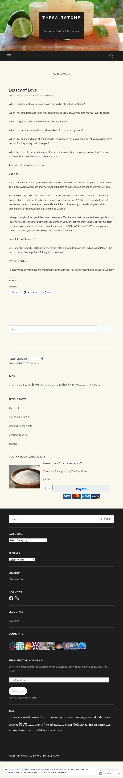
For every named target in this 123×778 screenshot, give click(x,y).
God (25, 385)
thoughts (23, 730)
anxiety (13, 385)
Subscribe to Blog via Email (26, 660)
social (107, 725)
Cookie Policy (62, 772)
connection (52, 717)
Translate (33, 363)
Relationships (69, 385)
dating (59, 717)
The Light (14, 407)
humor (12, 724)
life (30, 385)
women (61, 730)
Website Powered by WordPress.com (34, 755)
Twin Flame (95, 385)
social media (13, 730)
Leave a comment (43, 95)
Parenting (46, 385)
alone (20, 717)
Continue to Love (18, 434)
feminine (74, 717)
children (36, 717)
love (36, 384)
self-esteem (84, 385)
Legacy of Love (23, 90)
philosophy (60, 725)
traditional (31, 730)
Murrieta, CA (16, 578)
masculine (32, 725)
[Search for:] (61, 329)
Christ (20, 385)
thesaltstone (61, 17)
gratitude (105, 717)
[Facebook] (11, 598)
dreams (66, 717)
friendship (90, 717)
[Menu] (9, 56)
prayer (55, 385)
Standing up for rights (20, 425)
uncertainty (52, 730)
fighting (81, 717)
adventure (13, 717)
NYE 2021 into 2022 (20, 416)
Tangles (13, 443)
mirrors (40, 724)
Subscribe (17, 691)
